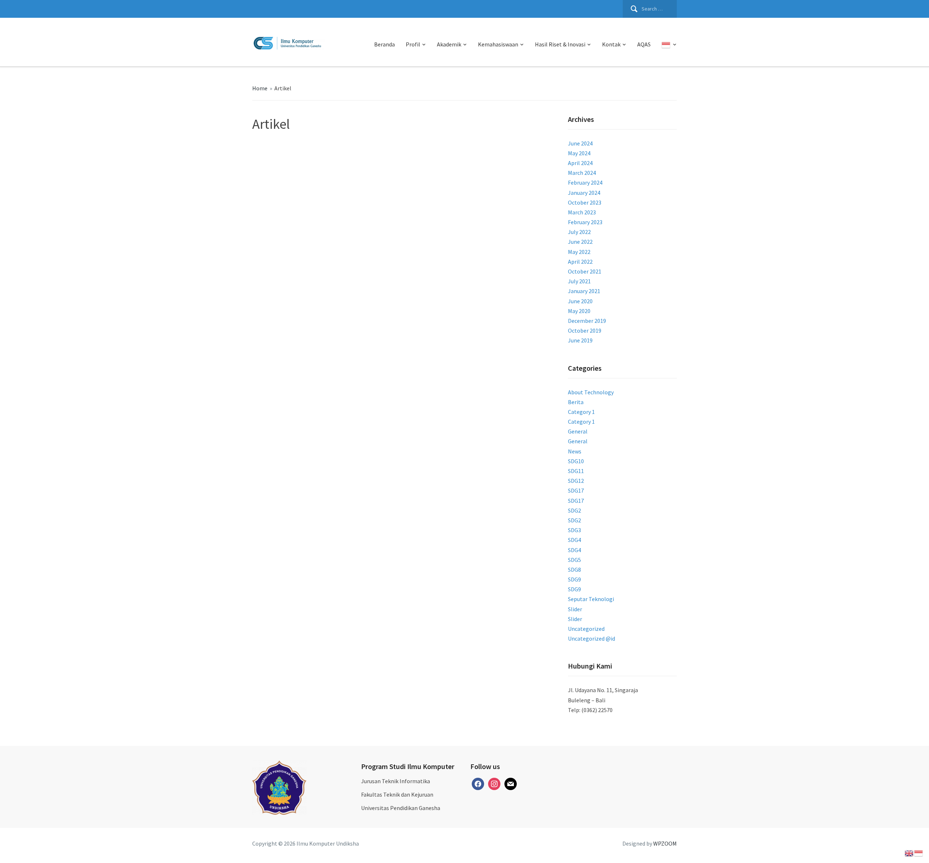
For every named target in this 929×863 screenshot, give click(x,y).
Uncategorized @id (591, 638)
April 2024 (580, 163)
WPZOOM (665, 843)
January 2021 (584, 291)
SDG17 (576, 490)
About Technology (591, 392)
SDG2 (574, 510)
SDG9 (574, 579)
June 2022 (580, 241)
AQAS (644, 44)
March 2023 (582, 212)
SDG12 (576, 480)
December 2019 (587, 320)
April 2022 (580, 261)
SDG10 (576, 461)
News (574, 451)
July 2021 (579, 281)
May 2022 (579, 251)
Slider (575, 609)
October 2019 (584, 330)
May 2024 (579, 153)
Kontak (611, 44)
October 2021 (584, 271)
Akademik (449, 44)
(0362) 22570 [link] (597, 710)
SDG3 (574, 530)
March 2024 (582, 172)
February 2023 (585, 222)
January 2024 (584, 192)
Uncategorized (586, 628)
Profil (413, 44)
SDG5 (574, 559)
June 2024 (580, 143)
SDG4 (574, 539)
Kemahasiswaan (498, 44)
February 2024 (585, 182)
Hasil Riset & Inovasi (560, 44)
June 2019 (580, 340)
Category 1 (581, 411)
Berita (576, 402)
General (578, 431)
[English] (909, 852)
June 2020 (580, 301)
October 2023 (584, 202)
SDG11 (576, 470)
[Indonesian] (669, 45)
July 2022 (579, 231)
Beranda (384, 44)
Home (259, 88)
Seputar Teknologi (591, 599)
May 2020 (579, 311)
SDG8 (574, 569)
